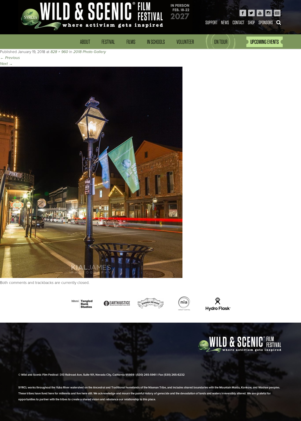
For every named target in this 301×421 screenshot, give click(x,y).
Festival (108, 41)
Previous (10, 57)
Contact (238, 22)
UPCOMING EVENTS (264, 41)
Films (130, 41)
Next (6, 63)
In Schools (156, 41)
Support (211, 22)
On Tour (220, 41)
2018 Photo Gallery (89, 52)
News (225, 22)
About (85, 41)
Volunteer (185, 41)
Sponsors (265, 22)
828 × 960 (59, 52)
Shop (251, 22)
